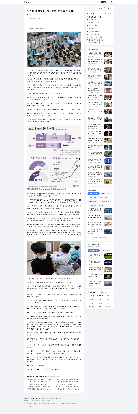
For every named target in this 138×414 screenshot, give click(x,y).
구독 (104, 2)
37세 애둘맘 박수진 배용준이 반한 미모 (39, 389)
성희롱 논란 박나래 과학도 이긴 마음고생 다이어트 (67, 389)
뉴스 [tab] (102, 292)
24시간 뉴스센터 (39, 398)
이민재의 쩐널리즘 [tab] (94, 194)
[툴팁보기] (112, 14)
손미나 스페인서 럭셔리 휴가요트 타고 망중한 (40, 382)
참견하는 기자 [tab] (92, 197)
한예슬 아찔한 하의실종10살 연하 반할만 (40, 379)
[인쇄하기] (79, 23)
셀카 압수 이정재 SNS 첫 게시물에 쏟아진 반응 (67, 382)
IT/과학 (100, 303)
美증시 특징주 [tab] (103, 197)
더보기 (99, 237)
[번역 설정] (73, 23)
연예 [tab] (106, 292)
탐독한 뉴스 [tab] (106, 250)
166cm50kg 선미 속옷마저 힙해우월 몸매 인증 (67, 386)
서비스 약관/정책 (55, 398)
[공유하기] (108, 2)
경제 (91, 299)
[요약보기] (66, 23)
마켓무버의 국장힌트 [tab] (107, 194)
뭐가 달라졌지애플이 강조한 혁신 (37, 384)
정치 (100, 299)
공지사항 (47, 398)
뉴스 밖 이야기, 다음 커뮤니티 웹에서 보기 (103, 8)
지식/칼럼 (91, 307)
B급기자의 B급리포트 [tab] (107, 201)
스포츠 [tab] (110, 292)
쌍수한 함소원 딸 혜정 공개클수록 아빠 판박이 (67, 379)
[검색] (112, 2)
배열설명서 (108, 307)
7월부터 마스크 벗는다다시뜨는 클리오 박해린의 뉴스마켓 (40, 386)
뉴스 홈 (92, 296)
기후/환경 (100, 296)
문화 (91, 303)
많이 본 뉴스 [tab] (93, 250)
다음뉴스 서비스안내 (29, 398)
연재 (100, 307)
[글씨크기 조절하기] (76, 23)
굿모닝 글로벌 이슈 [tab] (94, 201)
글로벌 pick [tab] (102, 205)
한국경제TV (30, 2)
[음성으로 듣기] (70, 23)
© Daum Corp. (27, 406)
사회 (108, 296)
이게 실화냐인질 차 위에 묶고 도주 (65, 384)
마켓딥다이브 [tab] (92, 205)
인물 (108, 303)
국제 (108, 299)
